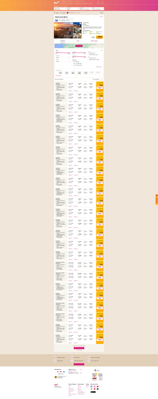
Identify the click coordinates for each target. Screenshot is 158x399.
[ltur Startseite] (56, 2)
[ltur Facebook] (91, 387)
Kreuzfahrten (65, 6)
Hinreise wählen (58, 70)
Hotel (61, 6)
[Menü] (99, 369)
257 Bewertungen (63, 20)
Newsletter (78, 1)
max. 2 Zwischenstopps (78, 65)
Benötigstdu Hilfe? (101, 13)
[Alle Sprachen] (86, 1)
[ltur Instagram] (94, 387)
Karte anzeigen (79, 45)
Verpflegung (57, 55)
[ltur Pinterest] (94, 389)
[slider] (69, 52)
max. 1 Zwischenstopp (77, 63)
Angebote (62, 41)
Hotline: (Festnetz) (66, 1)
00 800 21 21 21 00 (72, 371)
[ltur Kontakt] (103, 12)
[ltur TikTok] (97, 389)
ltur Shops (74, 1)
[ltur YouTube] (97, 387)
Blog (81, 1)
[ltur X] (91, 389)
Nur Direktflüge (76, 61)
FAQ (84, 1)
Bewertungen (94, 41)
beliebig (75, 60)
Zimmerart (57, 59)
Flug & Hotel (56, 6)
